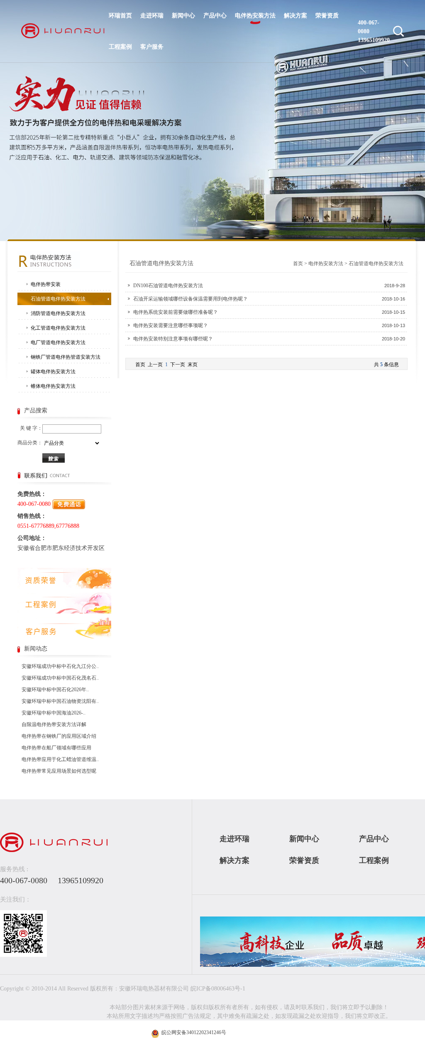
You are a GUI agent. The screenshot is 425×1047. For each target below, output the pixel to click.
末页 (193, 364)
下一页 (177, 364)
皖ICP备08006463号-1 (218, 988)
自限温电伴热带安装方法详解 (54, 724)
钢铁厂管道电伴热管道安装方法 (65, 357)
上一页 (155, 364)
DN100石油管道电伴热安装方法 (168, 285)
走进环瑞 (152, 15)
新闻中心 (183, 15)
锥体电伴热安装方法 (53, 386)
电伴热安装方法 (255, 15)
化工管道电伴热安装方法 (58, 328)
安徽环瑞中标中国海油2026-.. (53, 713)
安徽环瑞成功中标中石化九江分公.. (60, 666)
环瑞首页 (120, 15)
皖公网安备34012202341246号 (193, 1032)
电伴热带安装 (46, 284)
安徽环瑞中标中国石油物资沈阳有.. (60, 701)
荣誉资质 (327, 15)
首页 (298, 263)
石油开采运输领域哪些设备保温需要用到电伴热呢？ (190, 299)
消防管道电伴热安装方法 (58, 313)
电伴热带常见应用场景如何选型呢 (59, 771)
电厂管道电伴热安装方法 (58, 342)
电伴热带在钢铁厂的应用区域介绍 (59, 736)
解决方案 (295, 15)
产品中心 (215, 15)
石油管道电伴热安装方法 (58, 299)
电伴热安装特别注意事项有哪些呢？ (173, 339)
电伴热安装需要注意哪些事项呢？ (170, 325)
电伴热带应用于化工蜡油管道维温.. (60, 759)
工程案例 (120, 47)
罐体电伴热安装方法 (53, 371)
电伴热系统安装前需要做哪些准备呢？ (175, 312)
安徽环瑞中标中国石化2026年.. (55, 689)
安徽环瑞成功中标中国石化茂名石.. (60, 678)
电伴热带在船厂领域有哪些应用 (56, 748)
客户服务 (152, 47)
